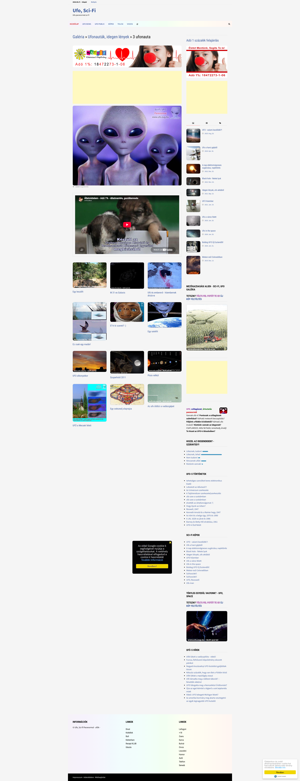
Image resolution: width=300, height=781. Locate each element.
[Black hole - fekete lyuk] (193, 178)
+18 (180, 732)
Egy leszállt (78, 291)
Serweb (182, 765)
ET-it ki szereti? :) (118, 325)
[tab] (193, 123)
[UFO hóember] (193, 201)
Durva (181, 740)
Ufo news (86, 24)
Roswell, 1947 (192, 509)
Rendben (280, 772)
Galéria (78, 36)
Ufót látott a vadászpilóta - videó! (201, 656)
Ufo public (100, 24)
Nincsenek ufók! (193, 460)
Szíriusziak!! (191, 573)
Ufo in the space (209, 230)
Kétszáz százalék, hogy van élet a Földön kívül (206, 672)
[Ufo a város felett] (193, 217)
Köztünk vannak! (194, 464)
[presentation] (193, 123)
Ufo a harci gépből (209, 147)
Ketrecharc (130, 740)
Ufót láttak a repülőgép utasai (199, 675)
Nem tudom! (192, 457)
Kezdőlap (74, 24)
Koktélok (129, 732)
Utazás (128, 747)
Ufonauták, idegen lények (108, 36)
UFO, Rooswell (192, 579)
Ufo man (190, 583)
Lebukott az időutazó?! (196, 487)
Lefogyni (182, 729)
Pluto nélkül (153, 375)
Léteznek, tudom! (194, 451)
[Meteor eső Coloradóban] (193, 257)
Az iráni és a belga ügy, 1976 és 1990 (202, 515)
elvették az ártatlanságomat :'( (199, 502)
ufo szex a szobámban (196, 496)
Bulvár (181, 743)
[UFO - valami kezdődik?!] (193, 130)
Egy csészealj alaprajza (121, 408)
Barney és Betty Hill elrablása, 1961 (202, 521)
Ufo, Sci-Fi (84, 10)
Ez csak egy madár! (82, 344)
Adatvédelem (89, 777)
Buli (127, 736)
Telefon (182, 761)
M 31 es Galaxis (117, 292)
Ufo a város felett (209, 217)
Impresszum (77, 777)
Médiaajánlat (100, 777)
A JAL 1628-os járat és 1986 (198, 518)
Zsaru (181, 736)
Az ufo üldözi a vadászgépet (161, 406)
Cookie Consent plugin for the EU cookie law (280, 776)
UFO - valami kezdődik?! (212, 130)
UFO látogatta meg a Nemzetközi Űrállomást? (206, 685)
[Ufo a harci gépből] (193, 147)
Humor (182, 754)
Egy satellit (153, 331)
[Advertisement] (127, 87)
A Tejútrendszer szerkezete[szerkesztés (203, 493)
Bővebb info (280, 767)
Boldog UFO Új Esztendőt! (212, 242)
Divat (128, 729)
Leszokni (182, 751)
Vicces (130, 24)
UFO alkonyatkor (80, 375)
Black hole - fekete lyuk (211, 178)
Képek (111, 24)
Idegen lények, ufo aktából (213, 190)
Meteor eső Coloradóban (212, 257)
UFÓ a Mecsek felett (82, 425)
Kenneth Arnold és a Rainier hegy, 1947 (203, 512)
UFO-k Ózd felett (193, 525)
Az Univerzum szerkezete (197, 490)
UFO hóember (207, 201)
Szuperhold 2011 (118, 377)
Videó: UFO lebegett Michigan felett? (202, 694)
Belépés (94, 2)
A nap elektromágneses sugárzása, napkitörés (211, 166)
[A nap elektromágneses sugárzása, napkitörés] (193, 165)
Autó (181, 758)
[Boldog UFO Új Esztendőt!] (193, 242)
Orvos (181, 747)
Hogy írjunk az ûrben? (196, 506)
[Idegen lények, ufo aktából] (193, 190)
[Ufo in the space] (193, 231)
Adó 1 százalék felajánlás (202, 40)
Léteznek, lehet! (193, 454)
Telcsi (120, 24)
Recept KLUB (131, 743)
